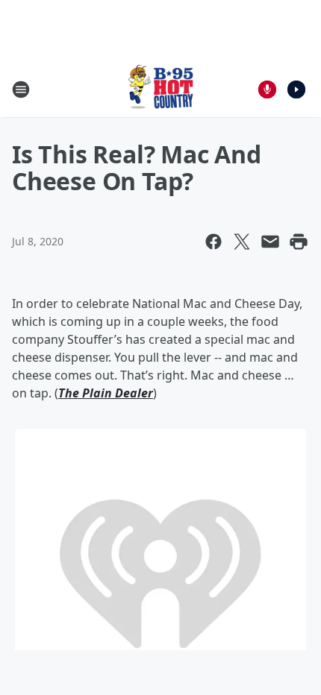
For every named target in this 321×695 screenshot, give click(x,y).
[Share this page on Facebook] (213, 241)
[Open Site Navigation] (21, 89)
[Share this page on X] (241, 241)
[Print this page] (298, 241)
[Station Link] (160, 89)
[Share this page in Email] (270, 241)
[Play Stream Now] (296, 89)
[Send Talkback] (267, 89)
